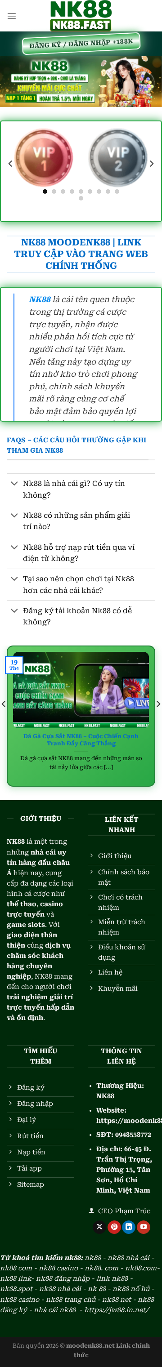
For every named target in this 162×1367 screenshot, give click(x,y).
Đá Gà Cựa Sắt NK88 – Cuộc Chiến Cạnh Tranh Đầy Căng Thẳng (81, 740)
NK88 (105, 1096)
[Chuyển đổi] (14, 484)
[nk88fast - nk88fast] (81, 15)
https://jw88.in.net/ (116, 1310)
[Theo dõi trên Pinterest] (114, 1227)
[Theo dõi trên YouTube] (143, 1227)
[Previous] (10, 163)
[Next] (151, 163)
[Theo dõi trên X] (99, 1227)
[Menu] (12, 15)
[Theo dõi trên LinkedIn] (128, 1227)
